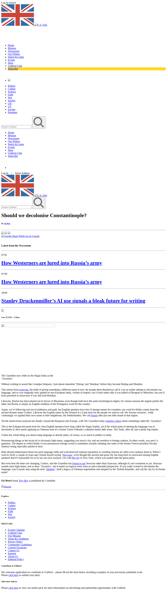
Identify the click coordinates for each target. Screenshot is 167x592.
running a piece (113, 421)
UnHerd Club (15, 65)
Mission (12, 48)
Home (11, 45)
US (9, 106)
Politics (11, 86)
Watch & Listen (16, 57)
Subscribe (13, 68)
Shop (10, 63)
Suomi (94, 415)
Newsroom (13, 51)
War (10, 97)
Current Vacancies (17, 547)
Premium (12, 112)
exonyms (23, 389)
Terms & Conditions (18, 538)
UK (10, 103)
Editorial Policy (16, 559)
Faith (10, 94)
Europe (11, 109)
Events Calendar (16, 530)
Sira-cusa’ (67, 455)
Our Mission (14, 535)
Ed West (7, 223)
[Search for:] (16, 126)
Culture (11, 88)
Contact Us (13, 550)
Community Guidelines (20, 544)
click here (13, 575)
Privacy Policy (15, 541)
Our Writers (14, 54)
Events (11, 60)
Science (12, 91)
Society (11, 100)
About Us (13, 556)
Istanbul (50, 469)
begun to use (78, 463)
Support (12, 553)
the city (76, 457)
